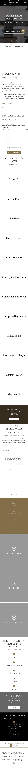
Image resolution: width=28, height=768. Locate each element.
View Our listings (14, 152)
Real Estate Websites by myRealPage (17, 743)
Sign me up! (14, 419)
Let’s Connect (14, 707)
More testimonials (10, 469)
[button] (7, 104)
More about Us (7, 103)
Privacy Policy (7, 743)
